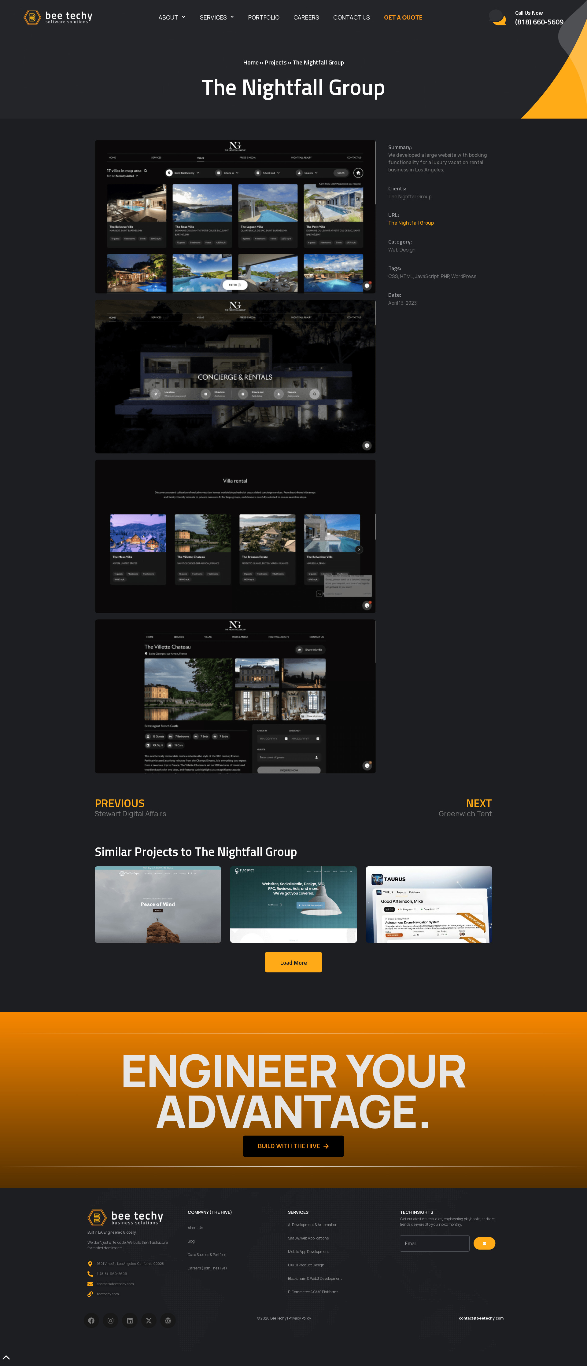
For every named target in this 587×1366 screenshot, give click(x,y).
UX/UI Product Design (306, 1265)
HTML (406, 276)
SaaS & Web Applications (308, 1238)
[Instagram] (110, 1320)
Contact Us (351, 17)
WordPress (464, 276)
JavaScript (427, 276)
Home (251, 62)
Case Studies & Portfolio (207, 1254)
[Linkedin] (130, 1320)
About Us (195, 1227)
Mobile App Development (308, 1251)
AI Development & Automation (313, 1224)
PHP (445, 276)
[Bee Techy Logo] (58, 17)
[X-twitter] (149, 1320)
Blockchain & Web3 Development (315, 1278)
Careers (306, 17)
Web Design (401, 249)
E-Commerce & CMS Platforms (313, 1291)
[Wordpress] (168, 1320)
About (168, 17)
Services (213, 17)
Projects (275, 62)
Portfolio (263, 17)
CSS (393, 276)
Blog (191, 1241)
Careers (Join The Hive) (207, 1268)
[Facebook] (91, 1320)
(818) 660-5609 (539, 21)
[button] (293, 962)
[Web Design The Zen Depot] (158, 904)
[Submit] (485, 1243)
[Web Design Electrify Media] (293, 904)
